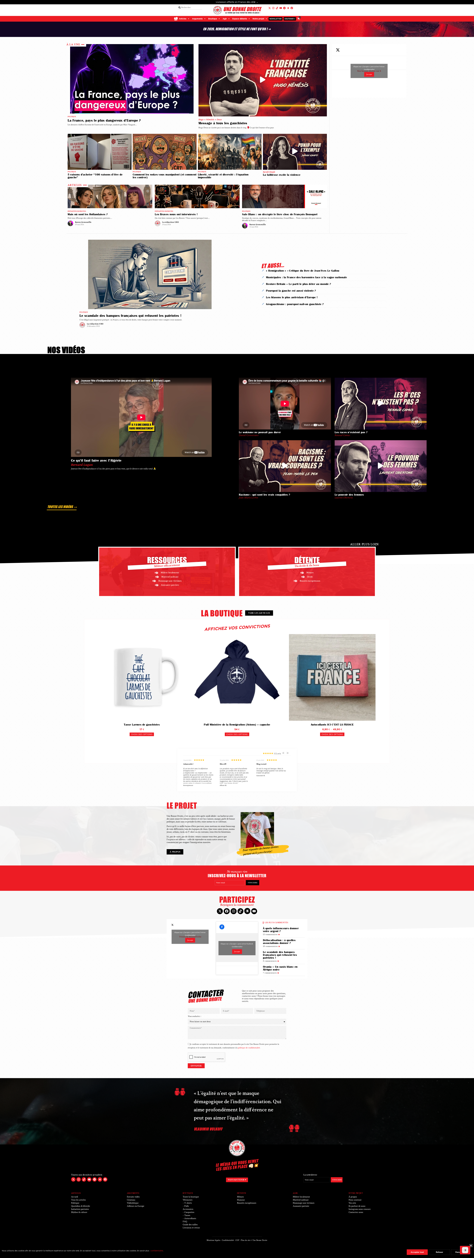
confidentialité (156, 1251)
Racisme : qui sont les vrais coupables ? (264, 494)
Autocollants (190, 1218)
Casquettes (189, 1212)
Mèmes (240, 1196)
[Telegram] (284, 8)
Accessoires (188, 1209)
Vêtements (187, 1199)
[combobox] (190, 8)
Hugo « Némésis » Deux (210, 119)
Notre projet (258, 19)
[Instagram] (273, 8)
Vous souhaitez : (194, 1016)
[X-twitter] (269, 8)
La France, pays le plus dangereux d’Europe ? (104, 120)
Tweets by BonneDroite (190, 936)
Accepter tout (417, 1252)
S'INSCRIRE (252, 883)
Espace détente (239, 19)
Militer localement (301, 1196)
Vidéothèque (132, 1203)
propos (353, 1196)
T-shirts (188, 1203)
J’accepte (369, 74)
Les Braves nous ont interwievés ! (176, 214)
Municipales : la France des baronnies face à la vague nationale (306, 277)
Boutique (212, 19)
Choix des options (142, 734)
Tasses (187, 1215)
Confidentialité (369, 69)
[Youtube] (280, 8)
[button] (471, 1245)
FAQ (185, 1221)
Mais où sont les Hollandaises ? (88, 214)
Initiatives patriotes (77, 211)
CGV (237, 1240)
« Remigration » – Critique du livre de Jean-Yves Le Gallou (302, 270)
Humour (241, 1199)
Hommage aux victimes (303, 1203)
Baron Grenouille (83, 222)
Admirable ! (188, 764)
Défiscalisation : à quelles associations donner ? (279, 941)
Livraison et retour (191, 1227)
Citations (131, 1199)
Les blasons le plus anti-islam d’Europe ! (292, 297)
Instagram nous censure (360, 1209)
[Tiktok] (277, 8)
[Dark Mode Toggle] (465, 1250)
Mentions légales (213, 1240)
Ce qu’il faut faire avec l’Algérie (96, 460)
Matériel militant (301, 1199)
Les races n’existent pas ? (351, 432)
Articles (182, 19)
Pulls (186, 1206)
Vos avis (352, 1203)
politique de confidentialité (249, 1047)
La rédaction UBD (170, 222)
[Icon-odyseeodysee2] (288, 8)
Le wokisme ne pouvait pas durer (260, 432)
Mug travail (261, 764)
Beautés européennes (246, 1203)
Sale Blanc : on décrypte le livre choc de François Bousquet (279, 214)
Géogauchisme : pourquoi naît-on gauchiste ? (295, 304)
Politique (72, 117)
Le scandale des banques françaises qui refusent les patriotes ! (130, 315)
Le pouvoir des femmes (349, 494)
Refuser (439, 1252)
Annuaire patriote (301, 1206)
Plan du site (245, 1240)
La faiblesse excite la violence (281, 174)
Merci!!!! (223, 764)
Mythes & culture (79, 1212)
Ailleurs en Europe (135, 1206)
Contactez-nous (356, 1212)
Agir (225, 19)
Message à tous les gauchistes (222, 123)
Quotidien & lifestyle (80, 1206)
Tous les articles (78, 1199)
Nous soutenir (355, 1199)
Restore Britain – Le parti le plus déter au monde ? (298, 284)
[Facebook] (292, 8)
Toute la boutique (191, 1196)
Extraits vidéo (133, 1196)
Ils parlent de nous (357, 1206)
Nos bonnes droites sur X (369, 70)
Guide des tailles (190, 1224)
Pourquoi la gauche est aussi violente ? (291, 290)
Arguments (197, 19)
